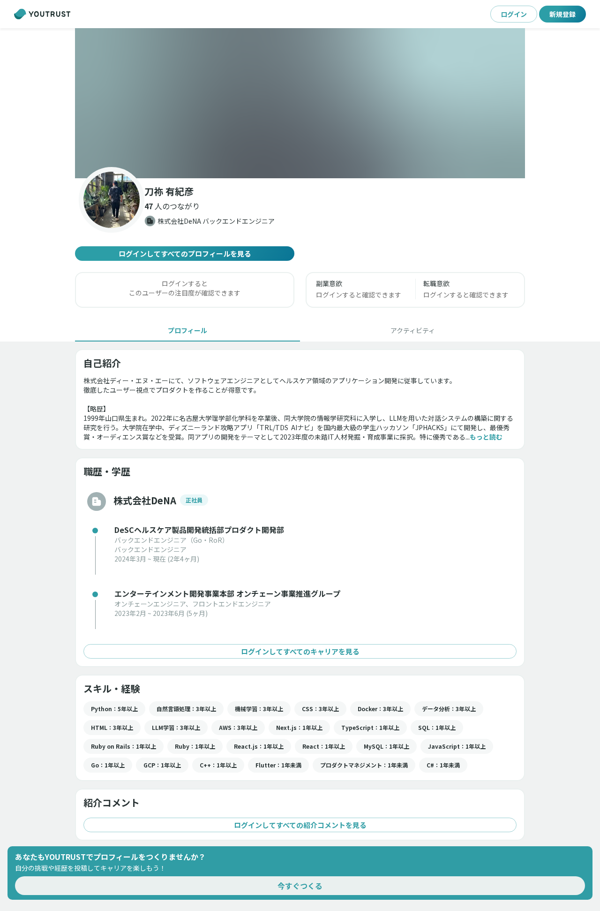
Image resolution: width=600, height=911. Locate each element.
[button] (300, 103)
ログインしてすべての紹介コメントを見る (300, 825)
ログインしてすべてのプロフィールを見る (185, 253)
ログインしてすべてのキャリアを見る (300, 651)
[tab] (187, 330)
